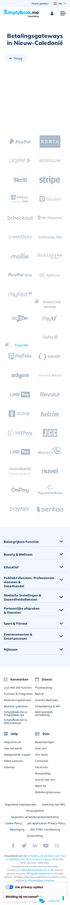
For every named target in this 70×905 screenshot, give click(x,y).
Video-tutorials (13, 761)
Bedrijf (39, 694)
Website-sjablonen (16, 706)
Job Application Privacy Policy (46, 823)
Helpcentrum (12, 742)
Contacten (41, 761)
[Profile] (52, 13)
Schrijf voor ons (45, 779)
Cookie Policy (13, 823)
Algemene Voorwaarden (20, 804)
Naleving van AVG (53, 804)
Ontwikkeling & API (47, 706)
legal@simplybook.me (42, 873)
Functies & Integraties (18, 694)
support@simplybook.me (33, 870)
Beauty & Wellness (18, 555)
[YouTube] (46, 845)
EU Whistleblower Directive (39, 880)
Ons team (41, 754)
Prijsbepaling (43, 687)
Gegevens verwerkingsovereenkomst (35, 817)
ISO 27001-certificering (45, 829)
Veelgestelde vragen (17, 754)
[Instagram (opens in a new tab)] (56, 845)
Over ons (41, 748)
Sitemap (9, 767)
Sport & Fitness (15, 624)
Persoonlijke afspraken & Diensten (22, 610)
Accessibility (35, 836)
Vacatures (41, 767)
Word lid (40, 786)
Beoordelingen (44, 742)
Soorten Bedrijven (46, 700)
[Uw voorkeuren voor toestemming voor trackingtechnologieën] (63, 898)
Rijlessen (11, 650)
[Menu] (63, 13)
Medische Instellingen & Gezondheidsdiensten (22, 597)
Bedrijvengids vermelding (44, 713)
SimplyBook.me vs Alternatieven (15, 721)
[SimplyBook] (21, 13)
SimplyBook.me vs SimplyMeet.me (15, 713)
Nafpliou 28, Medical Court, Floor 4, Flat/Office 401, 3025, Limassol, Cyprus (36, 857)
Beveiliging (17, 829)
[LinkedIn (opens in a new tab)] (35, 845)
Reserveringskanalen (17, 700)
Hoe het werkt (13, 748)
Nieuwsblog (43, 773)
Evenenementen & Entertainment (18, 636)
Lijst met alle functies (18, 687)
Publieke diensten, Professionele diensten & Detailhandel (29, 582)
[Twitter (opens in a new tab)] (24, 845)
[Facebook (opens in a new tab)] (13, 845)
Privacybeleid (35, 811)
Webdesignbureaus (48, 792)
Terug (18, 58)
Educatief (11, 567)
